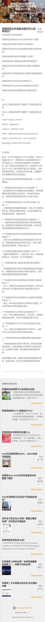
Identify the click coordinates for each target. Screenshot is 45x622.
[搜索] (41, 5)
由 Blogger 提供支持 (24, 608)
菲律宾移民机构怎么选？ (14, 540)
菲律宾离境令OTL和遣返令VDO (17, 411)
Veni (29, 612)
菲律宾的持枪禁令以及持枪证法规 (18, 389)
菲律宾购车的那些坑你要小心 (16, 432)
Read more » (37, 403)
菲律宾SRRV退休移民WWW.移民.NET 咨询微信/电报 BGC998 (22, 6)
